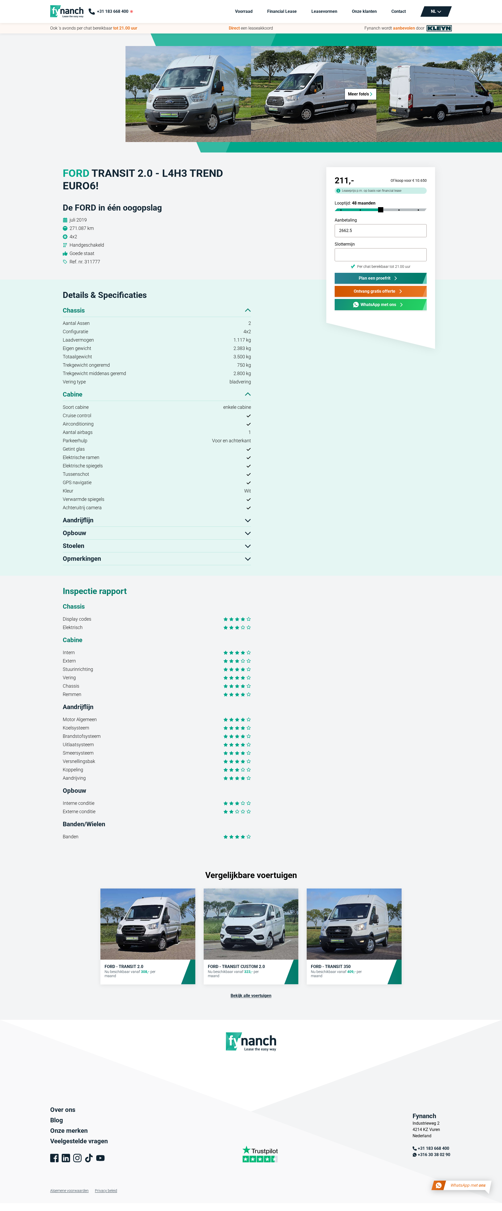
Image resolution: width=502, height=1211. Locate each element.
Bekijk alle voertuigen (251, 995)
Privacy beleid (106, 1191)
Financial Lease (282, 11)
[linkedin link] (66, 1158)
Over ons (62, 1109)
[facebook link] (54, 1158)
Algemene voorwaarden (69, 1191)
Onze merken (69, 1130)
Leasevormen (324, 11)
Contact (398, 11)
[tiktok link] (89, 1158)
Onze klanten (364, 11)
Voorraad (244, 11)
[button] (188, 94)
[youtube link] (100, 1158)
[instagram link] (77, 1158)
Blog (56, 1120)
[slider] (380, 209)
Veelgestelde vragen (79, 1141)
